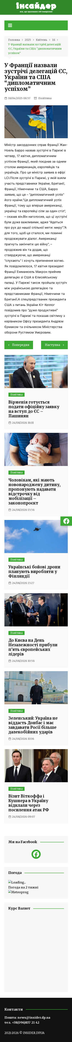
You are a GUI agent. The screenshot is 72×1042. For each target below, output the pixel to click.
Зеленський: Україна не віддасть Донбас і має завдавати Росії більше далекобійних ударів (33, 725)
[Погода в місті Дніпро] (36, 882)
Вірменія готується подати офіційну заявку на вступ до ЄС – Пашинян (33, 409)
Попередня (20, 345)
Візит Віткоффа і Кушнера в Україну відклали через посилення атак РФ (28, 803)
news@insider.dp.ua (33, 1017)
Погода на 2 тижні (23, 887)
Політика (44, 98)
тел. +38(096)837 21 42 (21, 1022)
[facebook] (36, 854)
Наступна (52, 345)
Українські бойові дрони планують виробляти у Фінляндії (34, 572)
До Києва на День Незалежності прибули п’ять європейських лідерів (32, 647)
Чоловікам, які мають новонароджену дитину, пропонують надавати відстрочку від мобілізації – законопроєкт (34, 491)
